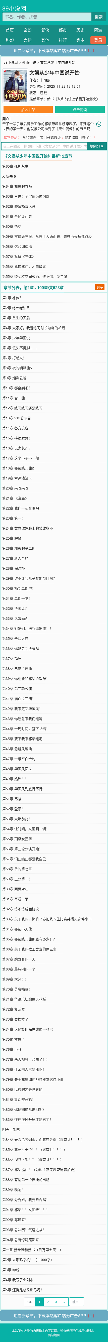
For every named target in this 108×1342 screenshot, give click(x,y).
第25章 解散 (11, 538)
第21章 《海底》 (15, 498)
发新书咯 (9, 176)
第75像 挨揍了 (13, 1039)
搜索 (99, 17)
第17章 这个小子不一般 (20, 457)
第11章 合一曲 (13, 397)
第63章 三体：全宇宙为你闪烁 (25, 196)
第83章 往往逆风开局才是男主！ (27, 1119)
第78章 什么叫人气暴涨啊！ (24, 1069)
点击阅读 (80, 109)
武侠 (45, 30)
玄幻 (28, 30)
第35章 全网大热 (15, 638)
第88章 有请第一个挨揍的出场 (25, 1179)
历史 (80, 30)
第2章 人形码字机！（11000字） (28, 1259)
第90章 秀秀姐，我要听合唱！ (25, 1199)
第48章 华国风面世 (17, 768)
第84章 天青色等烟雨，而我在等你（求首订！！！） (43, 1139)
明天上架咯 (11, 1129)
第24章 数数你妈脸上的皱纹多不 (27, 528)
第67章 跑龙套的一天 (18, 958)
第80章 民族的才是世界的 (22, 1089)
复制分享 (97, 146)
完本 (80, 40)
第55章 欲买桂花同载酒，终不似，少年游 (34, 276)
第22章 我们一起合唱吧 (20, 508)
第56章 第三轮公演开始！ (22, 848)
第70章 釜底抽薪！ (17, 989)
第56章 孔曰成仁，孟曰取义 (24, 266)
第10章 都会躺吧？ (17, 387)
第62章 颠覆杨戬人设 (18, 206)
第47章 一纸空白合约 (18, 758)
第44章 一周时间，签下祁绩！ (25, 728)
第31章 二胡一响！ (17, 598)
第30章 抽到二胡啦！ (18, 588)
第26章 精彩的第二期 (18, 548)
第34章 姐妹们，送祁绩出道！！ (27, 628)
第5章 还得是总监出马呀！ (23, 1289)
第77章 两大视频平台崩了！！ (25, 1059)
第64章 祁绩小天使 (17, 928)
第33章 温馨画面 (15, 618)
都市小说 (29, 62)
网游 (98, 30)
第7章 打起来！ (14, 357)
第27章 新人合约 (15, 558)
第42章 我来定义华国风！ (22, 708)
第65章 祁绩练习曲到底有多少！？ (29, 938)
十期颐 (45, 79)
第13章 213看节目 (16, 417)
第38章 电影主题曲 (17, 668)
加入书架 (28, 109)
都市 (63, 30)
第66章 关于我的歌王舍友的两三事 (29, 948)
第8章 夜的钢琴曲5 (17, 367)
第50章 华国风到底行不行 (22, 788)
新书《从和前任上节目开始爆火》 (73, 98)
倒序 (99, 287)
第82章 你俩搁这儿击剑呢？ (24, 1109)
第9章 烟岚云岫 (14, 377)
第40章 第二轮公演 (17, 688)
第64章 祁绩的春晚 (17, 186)
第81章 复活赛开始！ (18, 1099)
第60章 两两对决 (15, 888)
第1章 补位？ (12, 297)
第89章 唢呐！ (13, 1189)
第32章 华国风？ (15, 608)
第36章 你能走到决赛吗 (20, 648)
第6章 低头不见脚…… (19, 347)
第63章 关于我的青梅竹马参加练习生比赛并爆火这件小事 (47, 918)
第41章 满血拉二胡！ (18, 698)
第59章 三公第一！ (17, 878)
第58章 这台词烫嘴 (17, 246)
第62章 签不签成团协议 (20, 908)
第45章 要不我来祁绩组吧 (22, 738)
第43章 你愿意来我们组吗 (22, 718)
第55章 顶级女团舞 (17, 838)
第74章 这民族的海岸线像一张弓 (27, 1029)
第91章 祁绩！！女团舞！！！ (25, 1209)
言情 (28, 40)
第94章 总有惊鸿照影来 (20, 1239)
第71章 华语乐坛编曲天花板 (24, 999)
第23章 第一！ (13, 518)
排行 (63, 40)
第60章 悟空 (11, 226)
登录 (98, 40)
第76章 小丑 (11, 1049)
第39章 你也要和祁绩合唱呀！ (25, 678)
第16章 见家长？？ (17, 447)
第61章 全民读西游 (17, 216)
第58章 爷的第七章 (17, 868)
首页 (10, 30)
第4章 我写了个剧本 (17, 1279)
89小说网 (14, 8)
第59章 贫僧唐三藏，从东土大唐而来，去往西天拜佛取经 (47, 236)
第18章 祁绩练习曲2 (18, 467)
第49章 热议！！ (15, 778)
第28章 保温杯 (13, 568)
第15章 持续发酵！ (17, 437)
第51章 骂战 (11, 798)
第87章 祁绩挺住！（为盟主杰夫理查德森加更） (40, 1169)
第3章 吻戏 (10, 1269)
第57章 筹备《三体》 (18, 256)
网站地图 (54, 1335)
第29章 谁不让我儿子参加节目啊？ (29, 578)
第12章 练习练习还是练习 (22, 407)
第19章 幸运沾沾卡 (17, 477)
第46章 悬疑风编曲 (17, 748)
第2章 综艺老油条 (16, 307)
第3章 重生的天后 (16, 317)
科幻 (10, 40)
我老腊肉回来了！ (79, 137)
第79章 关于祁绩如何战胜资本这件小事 (33, 1079)
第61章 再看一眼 (15, 898)
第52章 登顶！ (13, 808)
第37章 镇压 (11, 658)
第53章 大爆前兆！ (17, 818)
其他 (45, 40)
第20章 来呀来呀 (15, 488)
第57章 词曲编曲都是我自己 (24, 858)
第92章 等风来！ (15, 1219)
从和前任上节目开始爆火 (41, 137)
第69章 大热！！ (15, 979)
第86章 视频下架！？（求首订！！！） (33, 1159)
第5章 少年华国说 (16, 337)
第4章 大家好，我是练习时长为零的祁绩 (33, 327)
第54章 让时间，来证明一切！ (25, 828)
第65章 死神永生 (15, 166)
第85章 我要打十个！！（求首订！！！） (34, 1149)
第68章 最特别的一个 (18, 968)
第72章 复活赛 (13, 1009)
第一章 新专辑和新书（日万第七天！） (32, 1249)
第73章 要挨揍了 (15, 1019)
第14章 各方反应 (15, 427)
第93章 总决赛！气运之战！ (24, 1229)
